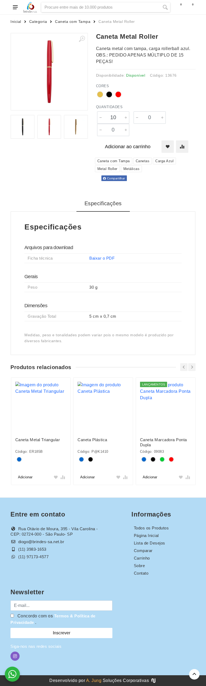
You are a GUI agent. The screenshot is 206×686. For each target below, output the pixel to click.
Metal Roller (107, 169)
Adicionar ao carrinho (127, 146)
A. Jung (94, 680)
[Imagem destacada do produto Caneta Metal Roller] (49, 72)
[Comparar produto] (182, 146)
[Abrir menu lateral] (15, 7)
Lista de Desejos (149, 543)
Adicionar (25, 477)
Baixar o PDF (102, 258)
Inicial (15, 21)
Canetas (143, 161)
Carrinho (142, 558)
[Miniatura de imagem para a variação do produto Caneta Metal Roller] (22, 127)
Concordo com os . (52, 619)
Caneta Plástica (92, 439)
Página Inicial (146, 535)
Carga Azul (164, 161)
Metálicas (131, 169)
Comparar (143, 550)
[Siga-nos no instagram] (15, 656)
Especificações (103, 203)
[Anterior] (183, 367)
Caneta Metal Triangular (37, 439)
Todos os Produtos (151, 528)
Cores (102, 86)
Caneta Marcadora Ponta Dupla (163, 442)
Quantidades (109, 107)
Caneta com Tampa (72, 21)
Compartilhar (115, 178)
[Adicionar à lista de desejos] (167, 146)
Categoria (38, 21)
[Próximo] (192, 367)
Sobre (139, 565)
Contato (141, 573)
